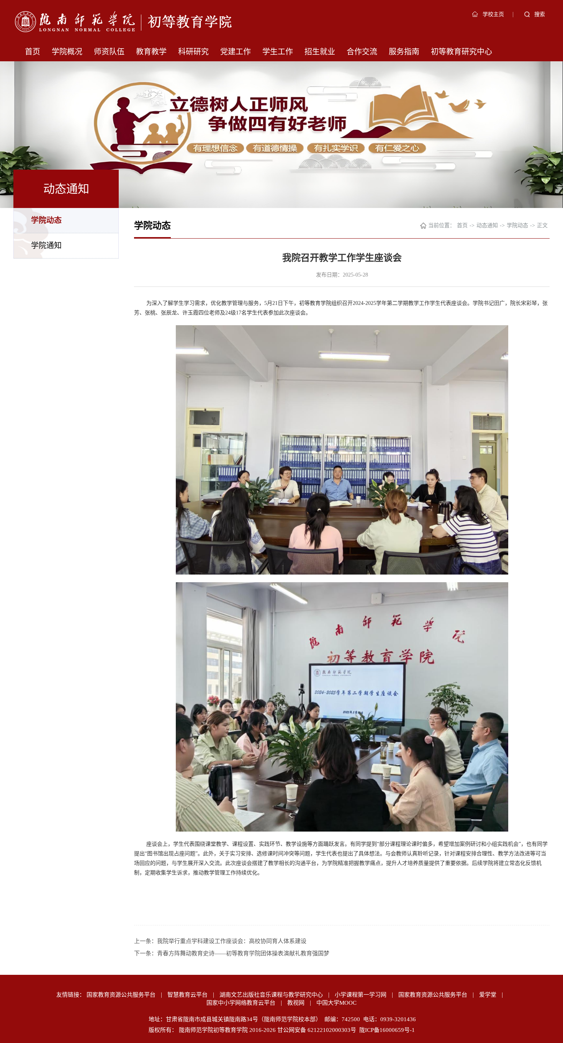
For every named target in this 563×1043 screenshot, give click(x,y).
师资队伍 (109, 51)
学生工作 (277, 51)
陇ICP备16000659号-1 (387, 1030)
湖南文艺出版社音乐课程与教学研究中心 (271, 995)
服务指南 (404, 51)
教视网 (295, 1003)
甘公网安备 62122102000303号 (316, 1030)
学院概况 (67, 51)
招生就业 (319, 51)
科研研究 (193, 51)
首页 (32, 51)
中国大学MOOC (336, 1003)
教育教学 (151, 51)
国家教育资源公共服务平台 (121, 995)
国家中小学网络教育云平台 (240, 1003)
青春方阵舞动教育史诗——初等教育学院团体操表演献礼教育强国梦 (243, 953)
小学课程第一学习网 (360, 995)
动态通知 (487, 225)
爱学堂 (487, 995)
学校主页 (493, 14)
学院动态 (46, 220)
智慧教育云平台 (187, 995)
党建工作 (235, 51)
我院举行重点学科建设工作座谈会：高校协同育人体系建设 (231, 941)
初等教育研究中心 (461, 51)
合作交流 (362, 51)
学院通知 (46, 245)
